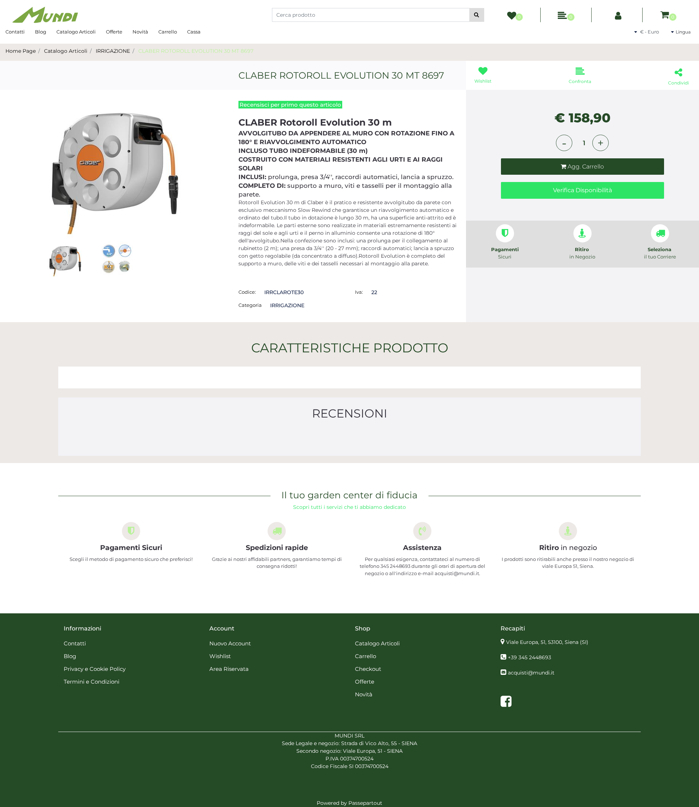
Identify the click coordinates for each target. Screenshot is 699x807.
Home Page (20, 51)
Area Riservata (229, 668)
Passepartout (365, 803)
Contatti (15, 32)
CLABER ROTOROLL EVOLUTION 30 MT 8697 (195, 51)
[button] (476, 15)
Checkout (368, 668)
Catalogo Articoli (76, 32)
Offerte (114, 32)
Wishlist (220, 656)
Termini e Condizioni (91, 681)
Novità (140, 32)
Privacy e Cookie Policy (95, 668)
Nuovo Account (230, 643)
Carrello (167, 32)
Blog (40, 32)
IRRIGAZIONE (113, 51)
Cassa (194, 32)
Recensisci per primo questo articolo (290, 104)
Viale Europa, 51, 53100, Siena (547, 642)
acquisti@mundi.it (531, 672)
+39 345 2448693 (529, 657)
